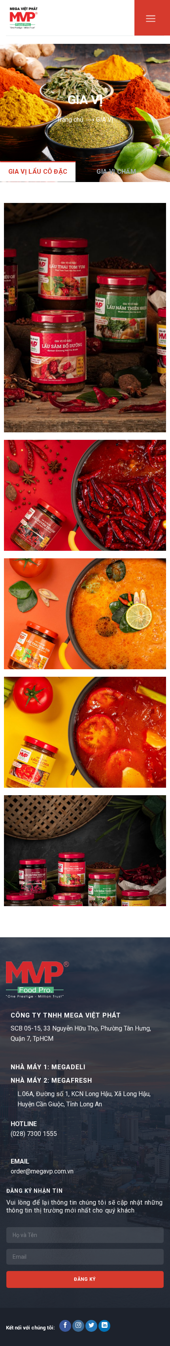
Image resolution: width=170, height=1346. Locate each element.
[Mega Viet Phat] (24, 17)
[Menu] (151, 20)
